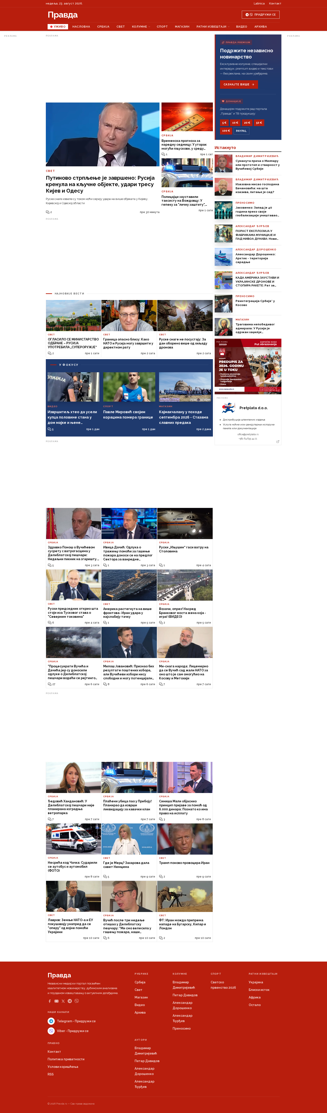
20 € (247, 122)
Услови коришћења (63, 1067)
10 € (235, 122)
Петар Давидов (185, 995)
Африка (255, 997)
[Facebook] (50, 1001)
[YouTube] (56, 1001)
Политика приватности (66, 1059)
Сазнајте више (237, 84)
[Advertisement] (22, 105)
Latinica (259, 3)
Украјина (256, 982)
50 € (259, 122)
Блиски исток (259, 990)
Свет (121, 26)
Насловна (81, 26)
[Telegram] (70, 1001)
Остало (255, 1005)
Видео (241, 26)
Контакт (275, 3)
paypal (241, 131)
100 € (226, 130)
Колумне (139, 26)
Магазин (182, 26)
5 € (224, 122)
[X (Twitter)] (63, 1001)
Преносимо (182, 1028)
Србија (103, 26)
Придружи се (265, 14)
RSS (51, 1074)
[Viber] (77, 1001)
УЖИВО (60, 26)
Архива (260, 26)
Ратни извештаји (211, 26)
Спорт (162, 26)
